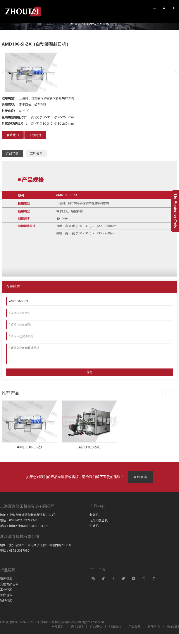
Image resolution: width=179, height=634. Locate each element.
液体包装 (6, 578)
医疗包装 (6, 595)
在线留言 (141, 477)
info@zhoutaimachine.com (28, 526)
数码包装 (6, 600)
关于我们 (77, 626)
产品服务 (134, 626)
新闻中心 (154, 626)
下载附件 (35, 135)
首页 (77, 23)
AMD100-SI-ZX (29, 447)
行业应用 (115, 626)
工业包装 (6, 589)
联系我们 (13, 135)
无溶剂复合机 (99, 520)
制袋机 (94, 515)
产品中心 (90, 23)
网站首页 (58, 626)
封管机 (104, 23)
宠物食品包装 (9, 584)
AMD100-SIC (89, 447)
